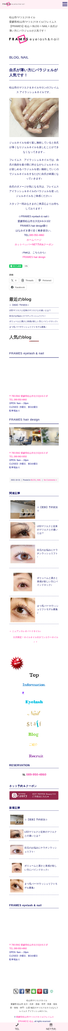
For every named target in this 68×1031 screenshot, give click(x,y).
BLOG (14, 57)
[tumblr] (46, 991)
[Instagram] (28, 991)
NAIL (25, 57)
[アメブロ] (34, 991)
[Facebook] (22, 991)
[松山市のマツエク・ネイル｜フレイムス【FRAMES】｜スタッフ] (34, 723)
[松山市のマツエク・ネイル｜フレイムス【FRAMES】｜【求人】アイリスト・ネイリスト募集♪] (34, 755)
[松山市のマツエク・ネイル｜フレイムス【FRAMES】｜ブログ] (34, 734)
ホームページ (34, 239)
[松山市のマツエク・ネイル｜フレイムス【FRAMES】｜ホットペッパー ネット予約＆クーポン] (34, 795)
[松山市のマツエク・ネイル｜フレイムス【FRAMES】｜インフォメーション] (34, 684)
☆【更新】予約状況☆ (19, 305)
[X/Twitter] (16, 991)
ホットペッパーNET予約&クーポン (34, 244)
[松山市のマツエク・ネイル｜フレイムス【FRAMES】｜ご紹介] (34, 744)
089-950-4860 (36, 235)
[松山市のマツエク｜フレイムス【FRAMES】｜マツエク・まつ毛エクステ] (34, 703)
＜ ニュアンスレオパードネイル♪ (25, 631)
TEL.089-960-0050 (18, 456)
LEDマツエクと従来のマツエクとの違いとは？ (30, 310)
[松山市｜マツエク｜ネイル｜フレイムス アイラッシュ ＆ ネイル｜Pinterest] (40, 991)
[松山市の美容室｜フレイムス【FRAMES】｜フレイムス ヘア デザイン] (34, 436)
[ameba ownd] (52, 991)
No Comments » (50, 480)
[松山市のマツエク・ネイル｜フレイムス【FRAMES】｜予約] (34, 693)
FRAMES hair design (34, 257)
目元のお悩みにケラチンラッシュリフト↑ (27, 316)
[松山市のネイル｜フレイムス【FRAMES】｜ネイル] (34, 713)
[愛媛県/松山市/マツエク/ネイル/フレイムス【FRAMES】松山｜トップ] (34, 666)
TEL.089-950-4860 (18, 399)
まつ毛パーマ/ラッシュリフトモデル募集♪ (27, 327)
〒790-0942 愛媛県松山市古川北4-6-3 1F (28, 396)
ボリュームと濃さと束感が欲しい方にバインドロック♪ (33, 321)
